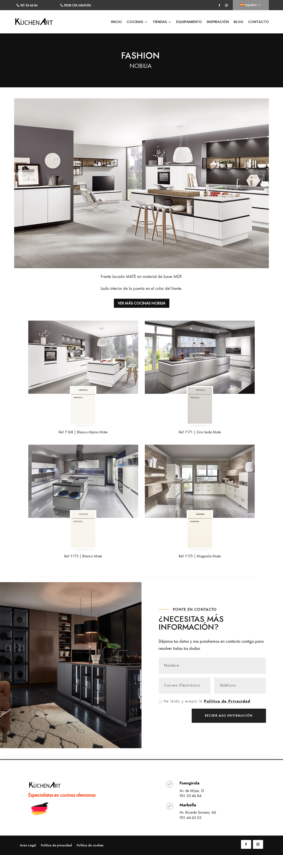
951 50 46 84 (29, 5)
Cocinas (135, 22)
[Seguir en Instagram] (226, 5)
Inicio (116, 22)
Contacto (258, 22)
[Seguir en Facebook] (219, 5)
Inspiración (218, 22)
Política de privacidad (56, 845)
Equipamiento (189, 22)
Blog (238, 22)
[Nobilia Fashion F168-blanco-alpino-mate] (83, 422)
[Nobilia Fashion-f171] (200, 357)
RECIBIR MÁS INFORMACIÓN (229, 715)
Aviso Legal (28, 845)
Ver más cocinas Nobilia (141, 303)
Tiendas (160, 22)
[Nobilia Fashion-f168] (83, 357)
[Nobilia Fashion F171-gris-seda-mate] (200, 422)
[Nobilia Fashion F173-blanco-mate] (83, 546)
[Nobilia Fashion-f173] (83, 481)
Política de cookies (90, 845)
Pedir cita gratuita (77, 5)
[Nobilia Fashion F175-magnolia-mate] (200, 546)
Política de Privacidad (227, 701)
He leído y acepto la (207, 701)
